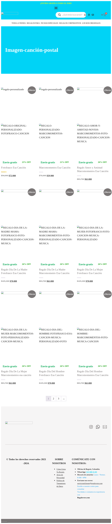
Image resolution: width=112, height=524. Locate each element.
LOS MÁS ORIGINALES (91, 23)
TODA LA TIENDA (19, 23)
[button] (56, 8)
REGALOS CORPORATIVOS (70, 23)
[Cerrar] (4, 521)
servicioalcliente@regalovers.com (89, 483)
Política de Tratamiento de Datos (61, 483)
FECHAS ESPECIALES (49, 23)
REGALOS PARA (33, 23)
